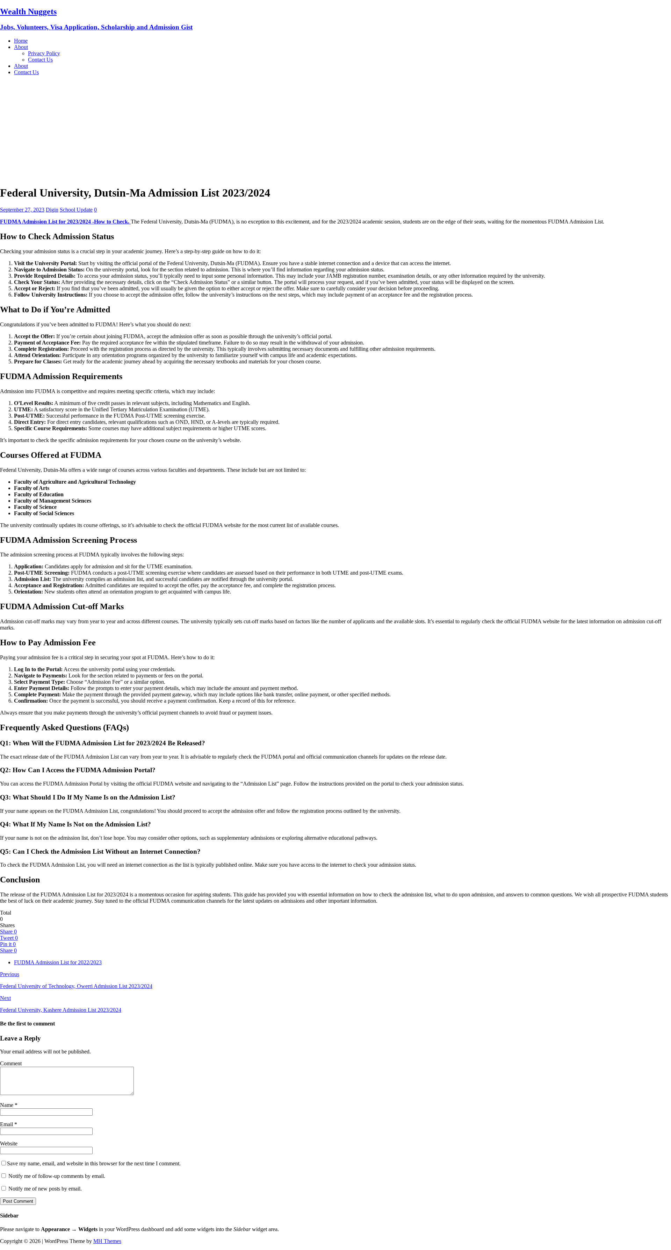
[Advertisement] (335, 130)
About (21, 47)
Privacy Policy (44, 53)
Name (7, 1105)
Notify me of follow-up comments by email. (56, 1176)
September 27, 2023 (22, 210)
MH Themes (107, 1241)
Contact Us (40, 60)
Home (21, 41)
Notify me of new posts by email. (45, 1189)
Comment (11, 1063)
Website (8, 1143)
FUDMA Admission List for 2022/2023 (58, 962)
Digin (52, 210)
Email (7, 1124)
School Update (76, 210)
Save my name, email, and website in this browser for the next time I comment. (94, 1163)
